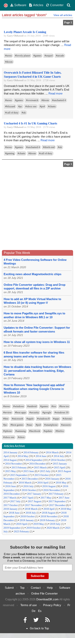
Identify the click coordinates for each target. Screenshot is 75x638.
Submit (9, 587)
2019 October (33, 527)
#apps (56, 418)
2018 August (48, 512)
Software (20, 5)
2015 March (40, 467)
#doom (8, 61)
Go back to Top (39, 628)
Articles (38, 5)
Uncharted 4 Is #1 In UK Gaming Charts (30, 123)
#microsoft (17, 418)
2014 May (23, 456)
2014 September (33, 460)
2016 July (28, 486)
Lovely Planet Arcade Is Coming (25, 32)
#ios (54, 406)
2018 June (14, 512)
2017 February (56, 493)
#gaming (9, 153)
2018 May (66, 508)
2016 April (42, 482)
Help (50, 587)
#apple (30, 418)
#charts (52, 106)
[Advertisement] (37, 209)
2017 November (33, 505)
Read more (55, 93)
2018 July (31, 512)
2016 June (10, 486)
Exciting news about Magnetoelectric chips (32, 274)
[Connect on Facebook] (25, 621)
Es (40, 610)
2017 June (64, 497)
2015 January (60, 463)
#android (32, 406)
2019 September (11, 527)
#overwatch (32, 100)
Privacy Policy (52, 605)
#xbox (21, 437)
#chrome (67, 418)
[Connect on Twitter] (36, 621)
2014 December (37, 463)
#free (5, 418)
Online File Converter (44, 593)
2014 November (13, 463)
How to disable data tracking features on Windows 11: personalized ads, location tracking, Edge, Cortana (37, 370)
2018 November (49, 516)
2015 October (41, 475)
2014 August (10, 460)
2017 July (15, 501)
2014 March (52, 452)
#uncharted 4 (59, 100)
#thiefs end (49, 147)
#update (48, 431)
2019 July (55, 523)
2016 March (25, 482)
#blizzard (10, 106)
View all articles (62, 15)
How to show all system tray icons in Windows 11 (37, 342)
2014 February (31, 452)
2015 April (59, 467)
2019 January (27, 520)
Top (22, 587)
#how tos (64, 406)
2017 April (27, 497)
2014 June (41, 456)
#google (46, 412)
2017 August (34, 501)
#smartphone (51, 424)
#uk (24, 112)
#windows (18, 406)
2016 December (11, 493)
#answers (66, 424)
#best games (17, 424)
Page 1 (68, 22)
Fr (69, 605)
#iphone (7, 431)
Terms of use (28, 605)
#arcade (60, 55)
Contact (36, 587)
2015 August (64, 471)
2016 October (29, 490)
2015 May (10, 471)
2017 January (34, 493)
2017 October (10, 505)
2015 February (19, 467)
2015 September (18, 475)
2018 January (10, 508)
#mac (29, 424)
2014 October (58, 460)
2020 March (53, 527)
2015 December (30, 478)
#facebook (34, 431)
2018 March (31, 508)
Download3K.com (47, 599)
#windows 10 (61, 412)
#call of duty (11, 112)
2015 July (45, 471)
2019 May (38, 523)
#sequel (49, 55)
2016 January (52, 478)
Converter (56, 5)
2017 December (57, 505)
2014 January (10, 452)
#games (37, 55)
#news (8, 55)
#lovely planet (22, 55)
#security (34, 412)
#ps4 (42, 106)
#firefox (60, 431)
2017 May (46, 497)
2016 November (51, 490)
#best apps (20, 412)
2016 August (49, 486)
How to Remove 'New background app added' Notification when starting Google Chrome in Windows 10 (34, 388)
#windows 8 (43, 418)
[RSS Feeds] (47, 621)
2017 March (9, 497)
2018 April (49, 508)
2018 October (27, 516)
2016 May (61, 482)
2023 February (21, 531)
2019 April (21, 523)
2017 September (56, 501)
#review (7, 412)
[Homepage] (6, 5)
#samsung (20, 431)
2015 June (28, 471)
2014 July (59, 456)
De (33, 610)
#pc (20, 106)
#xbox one (31, 106)
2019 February (47, 520)
